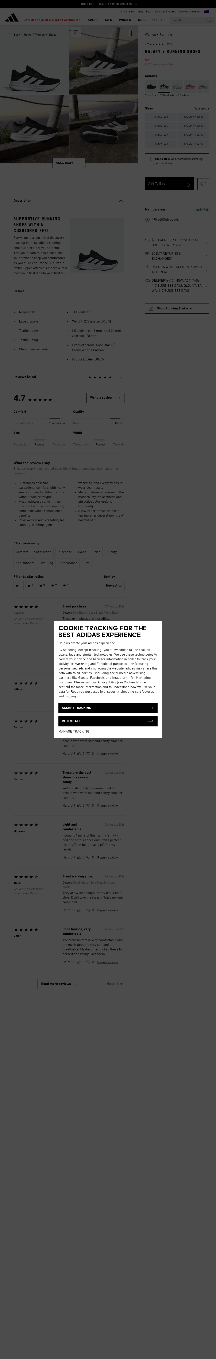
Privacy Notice (106, 682)
